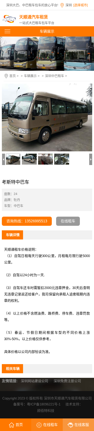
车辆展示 (30, 76)
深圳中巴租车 (54, 76)
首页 (12, 76)
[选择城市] (80, 5)
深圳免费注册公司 (67, 381)
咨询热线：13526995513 (26, 221)
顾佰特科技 (45, 411)
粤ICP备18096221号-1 (43, 404)
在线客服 (81, 425)
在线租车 (68, 221)
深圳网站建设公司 (34, 381)
